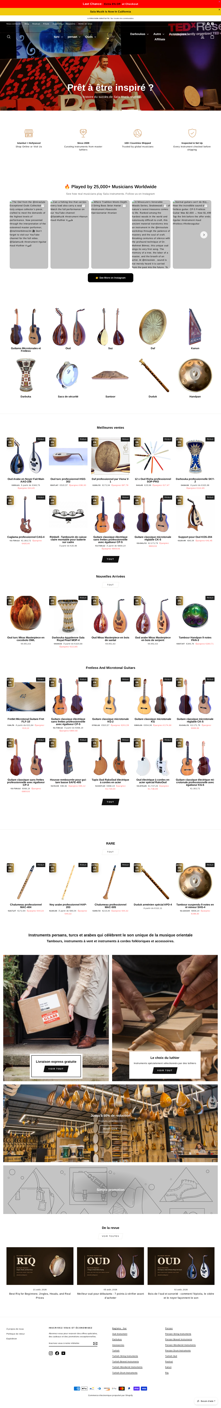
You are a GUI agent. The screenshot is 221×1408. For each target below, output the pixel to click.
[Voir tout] (56, 1018)
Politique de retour (15, 1334)
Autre (157, 34)
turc (57, 36)
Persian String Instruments (178, 1334)
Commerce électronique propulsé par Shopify (110, 1395)
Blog (27, 24)
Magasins (70, 24)
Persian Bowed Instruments (178, 1339)
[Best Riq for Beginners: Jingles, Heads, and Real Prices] (39, 1266)
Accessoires (178, 34)
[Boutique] (110, 1123)
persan (73, 36)
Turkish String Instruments (125, 1356)
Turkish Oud (171, 1356)
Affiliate (160, 39)
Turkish (116, 1350)
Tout (110, 559)
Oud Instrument (119, 1334)
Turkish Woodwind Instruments (127, 1367)
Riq (167, 1373)
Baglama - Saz (119, 1328)
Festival (36, 24)
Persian (169, 1328)
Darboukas (138, 34)
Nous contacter (13, 24)
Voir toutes (110, 1236)
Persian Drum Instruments (178, 1350)
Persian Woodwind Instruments (180, 1345)
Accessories (118, 1345)
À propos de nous (15, 1329)
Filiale (46, 24)
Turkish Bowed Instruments (125, 1361)
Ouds (89, 36)
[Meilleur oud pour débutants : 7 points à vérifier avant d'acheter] (110, 1266)
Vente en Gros (85, 24)
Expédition (11, 1339)
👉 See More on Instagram (111, 277)
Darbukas (117, 1339)
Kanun (168, 1367)
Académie (57, 24)
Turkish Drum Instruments (125, 1373)
